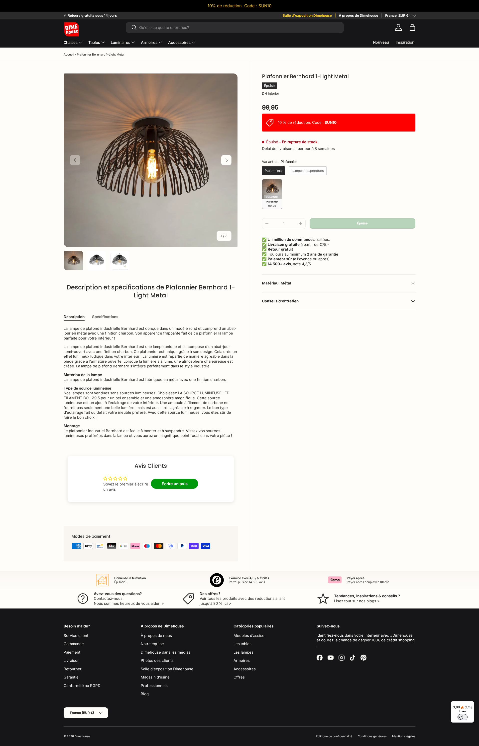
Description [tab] (74, 316)
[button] (412, 27)
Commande (74, 643)
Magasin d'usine (155, 677)
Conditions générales (372, 736)
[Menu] (471, 704)
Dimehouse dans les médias (165, 652)
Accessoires (179, 42)
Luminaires (120, 42)
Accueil (69, 54)
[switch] (463, 717)
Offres (239, 677)
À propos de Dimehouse (358, 15)
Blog (145, 693)
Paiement (72, 652)
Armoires (149, 42)
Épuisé (362, 223)
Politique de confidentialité (334, 736)
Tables (94, 42)
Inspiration (405, 42)
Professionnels (154, 685)
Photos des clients (157, 660)
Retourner (73, 669)
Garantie (71, 677)
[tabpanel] (151, 382)
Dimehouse (82, 736)
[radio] (273, 170)
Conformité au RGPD (82, 685)
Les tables (242, 643)
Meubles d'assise (249, 635)
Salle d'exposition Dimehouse (307, 15)
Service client (76, 635)
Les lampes (243, 652)
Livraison (72, 660)
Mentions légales (403, 736)
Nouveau (381, 42)
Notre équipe (152, 643)
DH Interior (270, 93)
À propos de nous (156, 635)
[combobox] (235, 27)
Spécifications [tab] (105, 316)
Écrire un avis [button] (175, 483)
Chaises (70, 42)
